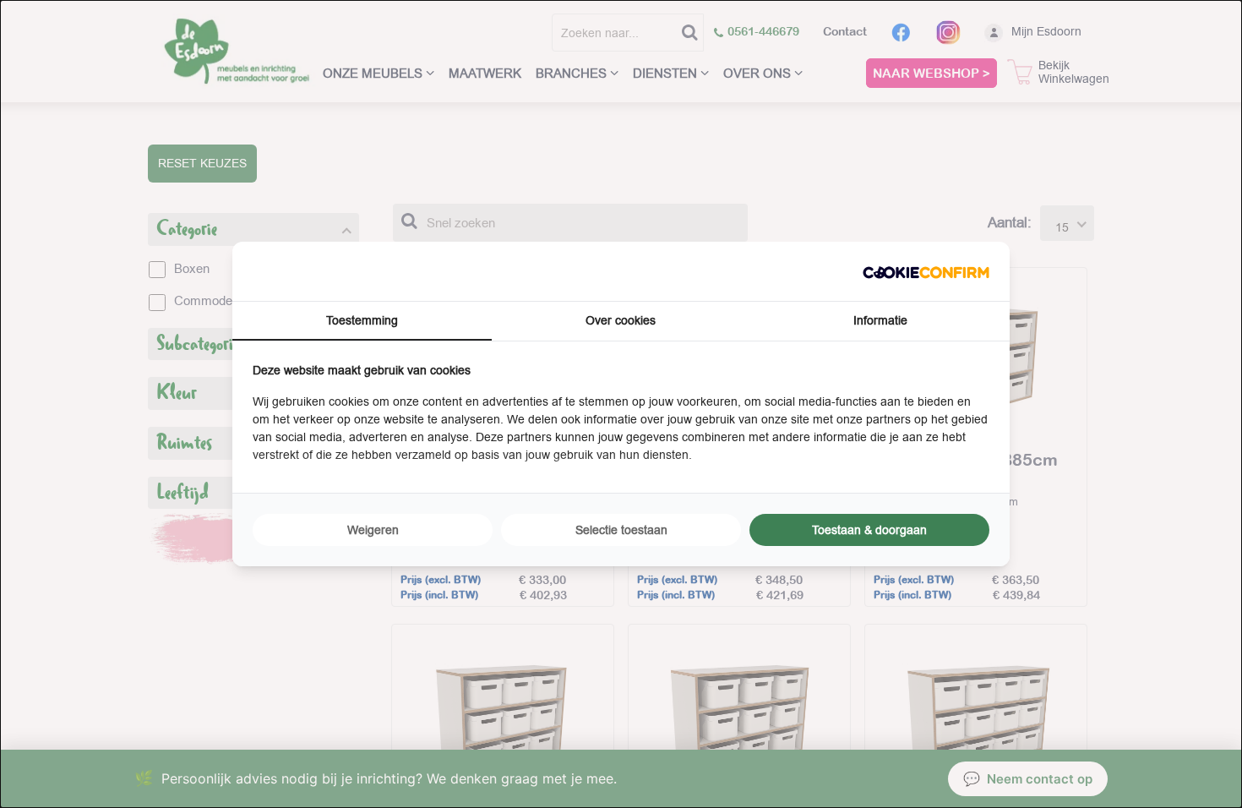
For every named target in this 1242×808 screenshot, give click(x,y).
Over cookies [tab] (621, 320)
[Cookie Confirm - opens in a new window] (926, 271)
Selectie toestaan (621, 529)
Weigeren (373, 529)
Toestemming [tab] (362, 320)
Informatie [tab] (880, 320)
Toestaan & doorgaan (869, 529)
